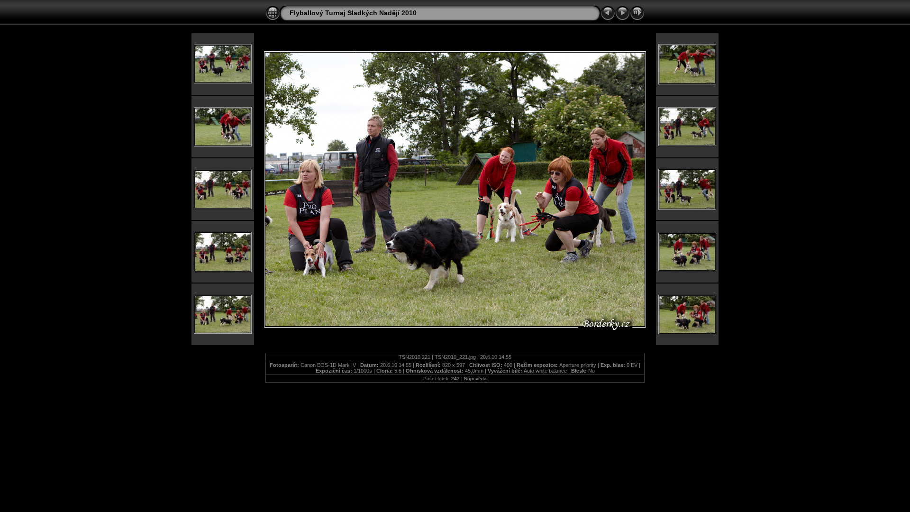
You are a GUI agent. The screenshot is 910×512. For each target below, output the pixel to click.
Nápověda (475, 378)
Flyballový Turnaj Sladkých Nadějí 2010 (353, 13)
